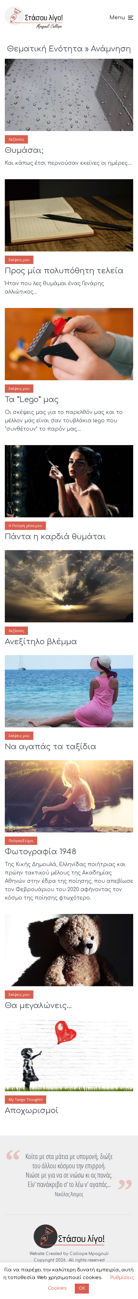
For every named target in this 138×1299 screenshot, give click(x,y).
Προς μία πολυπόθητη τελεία (64, 271)
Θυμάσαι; (24, 150)
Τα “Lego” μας (32, 399)
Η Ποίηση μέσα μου (25, 525)
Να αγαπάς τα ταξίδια (50, 746)
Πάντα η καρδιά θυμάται (55, 536)
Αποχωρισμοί (31, 1110)
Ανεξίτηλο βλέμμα (41, 641)
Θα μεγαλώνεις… (38, 1005)
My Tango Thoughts (25, 1099)
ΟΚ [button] (82, 1288)
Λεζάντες (16, 139)
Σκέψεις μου (19, 259)
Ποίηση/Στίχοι (21, 840)
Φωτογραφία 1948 (40, 851)
